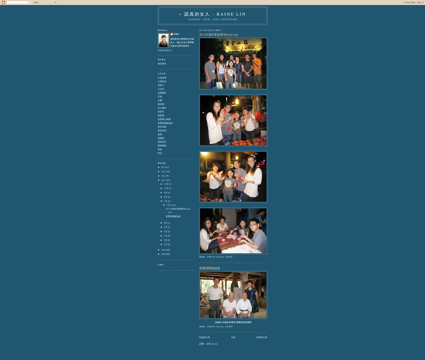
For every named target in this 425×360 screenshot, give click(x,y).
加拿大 (161, 85)
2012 (163, 175)
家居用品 (162, 130)
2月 (166, 240)
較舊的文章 (261, 337)
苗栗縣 (161, 115)
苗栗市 (161, 111)
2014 (163, 167)
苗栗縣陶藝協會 (209, 268)
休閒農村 (162, 92)
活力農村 (162, 107)
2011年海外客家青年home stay (218, 35)
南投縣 (161, 104)
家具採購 (162, 126)
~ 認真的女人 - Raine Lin (212, 14)
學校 (160, 149)
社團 (160, 100)
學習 (160, 153)
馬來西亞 (162, 141)
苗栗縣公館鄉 (164, 119)
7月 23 (169, 204)
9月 (166, 192)
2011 (163, 180)
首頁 (233, 337)
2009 (163, 254)
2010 (163, 249)
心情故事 (162, 77)
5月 (166, 227)
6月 (166, 222)
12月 (166, 183)
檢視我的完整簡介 (165, 50)
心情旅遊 (162, 81)
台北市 (161, 88)
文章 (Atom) (211, 343)
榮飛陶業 (162, 145)
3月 (166, 235)
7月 (166, 201)
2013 (163, 171)
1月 (166, 244)
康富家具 (162, 63)
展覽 (160, 134)
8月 (166, 196)
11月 (166, 188)
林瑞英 (176, 34)
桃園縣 (161, 138)
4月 (166, 231)
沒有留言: (229, 257)
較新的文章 (204, 337)
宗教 (160, 96)
